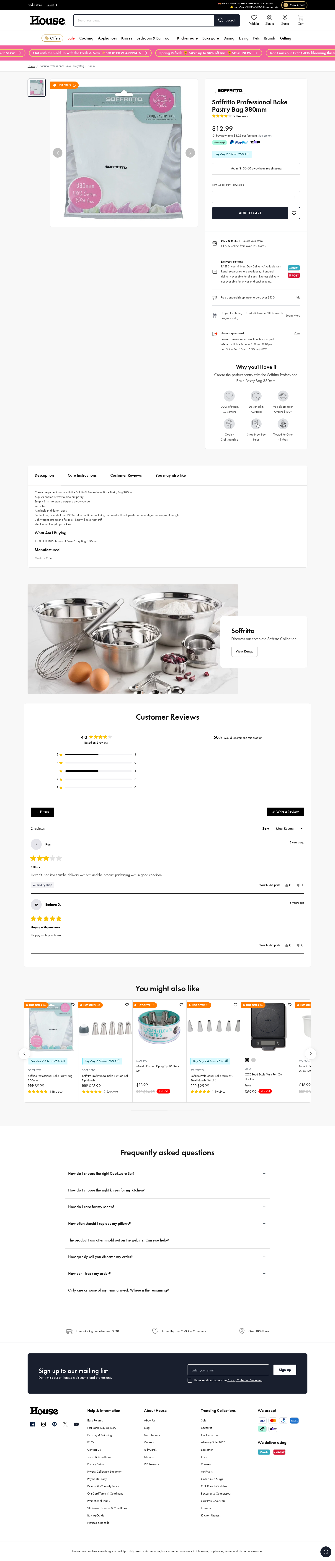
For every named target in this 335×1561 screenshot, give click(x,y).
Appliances (107, 38)
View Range (244, 651)
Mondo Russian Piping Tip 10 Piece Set (157, 1068)
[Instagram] (43, 1424)
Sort (266, 828)
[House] (48, 20)
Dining (229, 38)
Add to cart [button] (250, 213)
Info (298, 297)
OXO (248, 1068)
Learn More (293, 315)
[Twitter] (65, 1424)
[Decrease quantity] (230, 197)
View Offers (294, 5)
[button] (57, 153)
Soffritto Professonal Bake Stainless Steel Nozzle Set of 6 (211, 1078)
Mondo (141, 1060)
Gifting (285, 38)
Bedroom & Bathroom (155, 38)
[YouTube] (76, 1424)
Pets (256, 38)
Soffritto (34, 1070)
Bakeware (210, 38)
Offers (55, 38)
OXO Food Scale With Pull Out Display (264, 1076)
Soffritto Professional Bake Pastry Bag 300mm (50, 1078)
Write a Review (290, 813)
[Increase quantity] (282, 197)
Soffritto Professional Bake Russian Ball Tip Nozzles (105, 1078)
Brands (270, 38)
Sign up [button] (285, 1370)
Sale (71, 38)
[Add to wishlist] (73, 1005)
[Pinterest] (54, 1424)
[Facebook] (32, 1424)
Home (31, 66)
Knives (126, 38)
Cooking (86, 38)
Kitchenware (187, 38)
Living (244, 38)
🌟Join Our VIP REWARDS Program (251, 6)
